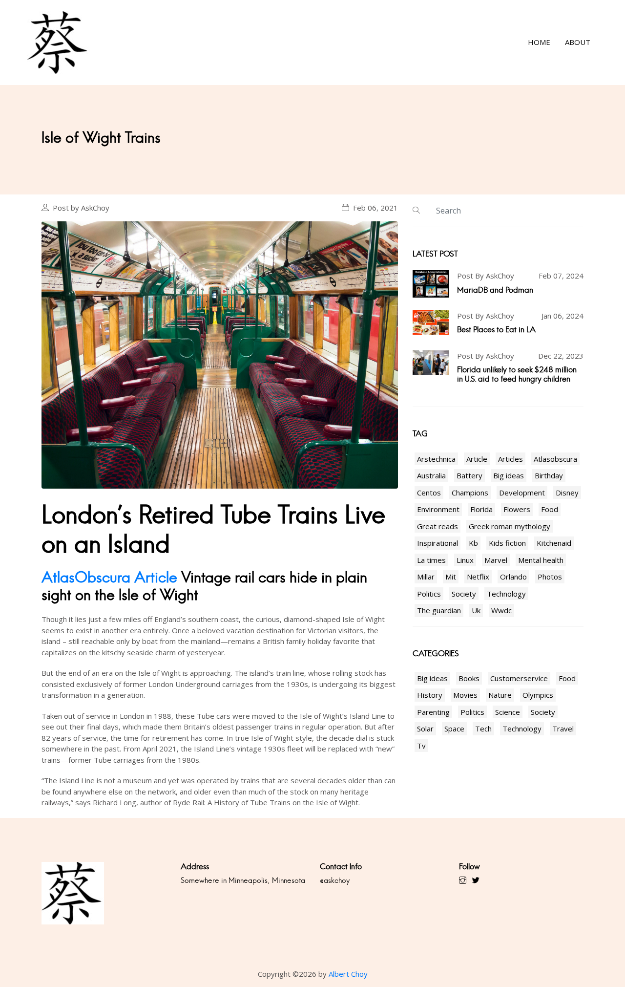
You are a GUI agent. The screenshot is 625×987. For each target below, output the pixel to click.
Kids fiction (507, 543)
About (577, 42)
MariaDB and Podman (495, 290)
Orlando (513, 576)
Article (476, 459)
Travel (563, 728)
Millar (426, 576)
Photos (550, 576)
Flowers (516, 509)
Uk (476, 610)
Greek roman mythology (509, 526)
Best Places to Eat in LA (496, 329)
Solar (425, 728)
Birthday (549, 475)
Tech (483, 728)
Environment (438, 509)
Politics (429, 594)
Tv (421, 746)
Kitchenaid (554, 543)
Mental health (540, 560)
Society (464, 594)
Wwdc (501, 610)
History (429, 695)
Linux (465, 560)
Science (507, 712)
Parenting (433, 712)
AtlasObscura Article (109, 577)
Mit (450, 576)
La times (431, 560)
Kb (473, 543)
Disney (567, 492)
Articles (510, 459)
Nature (500, 695)
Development (522, 492)
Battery (469, 475)
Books (468, 678)
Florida (481, 509)
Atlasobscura (555, 459)
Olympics (537, 695)
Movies (465, 695)
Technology (506, 594)
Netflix (478, 576)
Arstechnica (436, 459)
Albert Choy (348, 974)
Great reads (437, 526)
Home (539, 42)
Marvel (495, 560)
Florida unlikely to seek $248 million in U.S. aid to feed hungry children (517, 374)
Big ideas (508, 475)
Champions (470, 492)
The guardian (439, 610)
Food (549, 509)
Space (454, 728)
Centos (429, 492)
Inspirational (437, 543)
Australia (431, 475)
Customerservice (519, 678)
